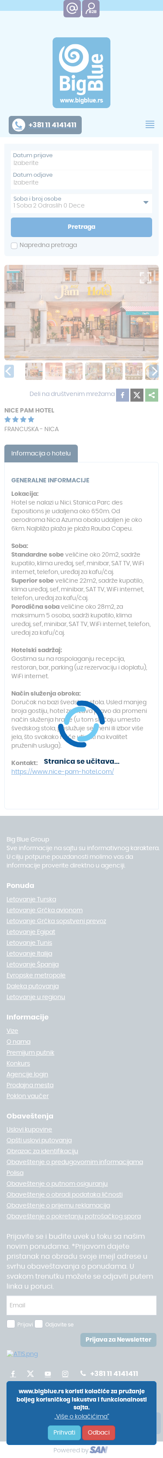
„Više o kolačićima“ (81, 1417)
